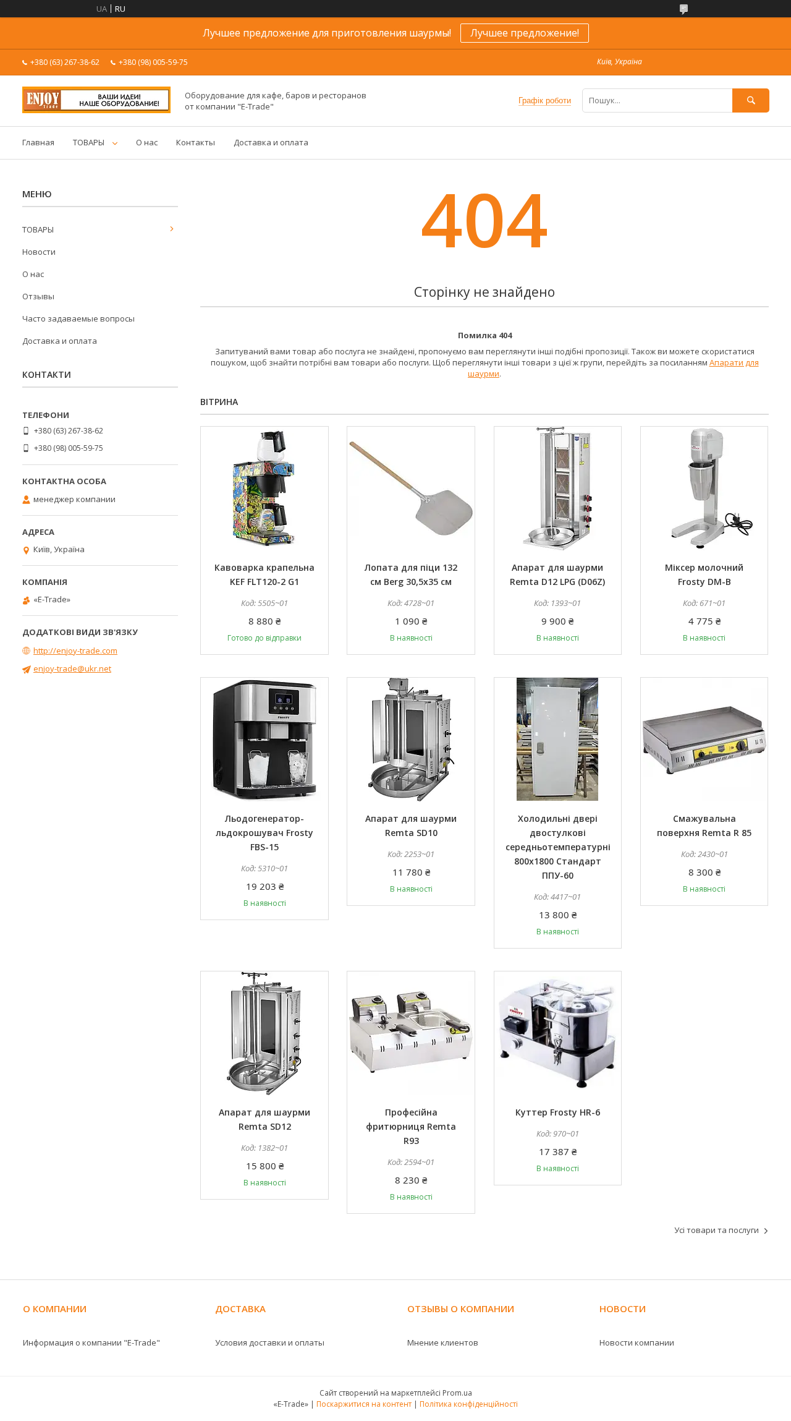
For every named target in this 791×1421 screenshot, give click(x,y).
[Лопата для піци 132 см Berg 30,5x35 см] (411, 488)
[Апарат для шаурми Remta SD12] (264, 1033)
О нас (147, 142)
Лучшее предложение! (524, 33)
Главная (38, 142)
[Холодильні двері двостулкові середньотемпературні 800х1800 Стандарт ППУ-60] (558, 739)
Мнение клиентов (442, 1342)
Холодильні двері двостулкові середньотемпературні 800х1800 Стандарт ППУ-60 (558, 847)
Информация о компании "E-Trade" (91, 1342)
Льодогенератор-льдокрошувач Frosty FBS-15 (264, 833)
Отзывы (38, 296)
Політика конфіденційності (469, 1404)
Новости (39, 251)
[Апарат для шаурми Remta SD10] (411, 739)
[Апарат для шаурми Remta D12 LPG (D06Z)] (558, 488)
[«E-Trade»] (96, 110)
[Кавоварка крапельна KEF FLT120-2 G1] (264, 488)
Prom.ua (457, 1393)
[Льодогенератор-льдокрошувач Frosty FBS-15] (264, 739)
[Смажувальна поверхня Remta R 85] (704, 739)
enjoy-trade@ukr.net (72, 668)
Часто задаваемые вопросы (78, 318)
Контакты (195, 142)
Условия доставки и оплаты (269, 1342)
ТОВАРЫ (88, 142)
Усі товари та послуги (716, 1229)
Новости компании (636, 1342)
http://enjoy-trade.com (75, 650)
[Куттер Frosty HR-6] (558, 1033)
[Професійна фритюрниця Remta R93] (411, 1033)
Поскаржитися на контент (364, 1404)
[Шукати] (750, 100)
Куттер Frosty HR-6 (557, 1112)
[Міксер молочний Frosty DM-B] (704, 488)
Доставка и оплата (271, 142)
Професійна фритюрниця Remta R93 (411, 1126)
